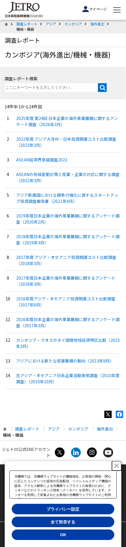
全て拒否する (63, 522)
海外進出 (97, 23)
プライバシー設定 (63, 509)
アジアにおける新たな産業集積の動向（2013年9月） (65, 361)
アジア (51, 23)
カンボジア (73, 23)
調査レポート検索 (21, 78)
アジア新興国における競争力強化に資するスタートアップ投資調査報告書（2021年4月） (67, 198)
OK (63, 534)
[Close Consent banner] (116, 466)
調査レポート (27, 23)
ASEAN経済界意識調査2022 (41, 160)
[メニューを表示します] (117, 10)
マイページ (98, 8)
